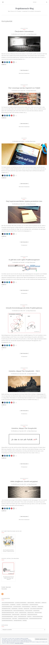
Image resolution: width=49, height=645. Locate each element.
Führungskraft (25, 604)
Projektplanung (15, 614)
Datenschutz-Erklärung (19, 643)
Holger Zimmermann (32, 34)
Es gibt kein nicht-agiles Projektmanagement (24, 260)
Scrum (15, 616)
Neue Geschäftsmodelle (19, 610)
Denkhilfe (44, 602)
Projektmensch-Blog (24, 8)
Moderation (26, 608)
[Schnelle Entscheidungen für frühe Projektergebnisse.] (24, 323)
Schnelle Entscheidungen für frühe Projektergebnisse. (24, 308)
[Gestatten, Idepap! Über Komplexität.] (24, 439)
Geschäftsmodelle (26, 606)
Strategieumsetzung (6, 618)
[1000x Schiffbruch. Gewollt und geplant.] (24, 492)
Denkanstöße (24, 28)
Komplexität (40, 606)
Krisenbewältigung (6, 608)
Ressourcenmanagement (7, 616)
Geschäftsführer (17, 606)
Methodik (21, 608)
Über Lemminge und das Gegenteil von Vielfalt (24, 88)
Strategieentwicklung (37, 616)
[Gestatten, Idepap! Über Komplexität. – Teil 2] (24, 384)
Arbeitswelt (37, 602)
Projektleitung (38, 612)
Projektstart (23, 614)
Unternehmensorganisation (35, 618)
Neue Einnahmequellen (7, 610)
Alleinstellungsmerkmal (20, 602)
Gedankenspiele (24, 478)
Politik (16, 612)
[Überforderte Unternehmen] (24, 44)
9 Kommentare (24, 293)
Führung (18, 604)
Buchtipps (24, 138)
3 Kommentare (24, 413)
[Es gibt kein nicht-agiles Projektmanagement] (24, 268)
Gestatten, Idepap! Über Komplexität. (24, 428)
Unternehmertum (17, 620)
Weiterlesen (24, 70)
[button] (2, 62)
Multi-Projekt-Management (36, 608)
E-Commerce (12, 604)
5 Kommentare (24, 356)
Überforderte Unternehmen (24, 31)
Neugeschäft (36, 610)
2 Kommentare (24, 245)
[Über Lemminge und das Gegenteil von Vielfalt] (24, 99)
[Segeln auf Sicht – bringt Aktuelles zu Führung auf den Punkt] (24, 154)
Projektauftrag (22, 612)
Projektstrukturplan (32, 614)
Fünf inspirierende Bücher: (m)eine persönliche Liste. (24, 201)
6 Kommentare (24, 466)
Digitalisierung (5, 604)
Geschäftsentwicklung (7, 606)
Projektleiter (31, 612)
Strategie (29, 616)
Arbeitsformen (31, 602)
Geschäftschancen (34, 604)
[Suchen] (46, 2)
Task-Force (14, 618)
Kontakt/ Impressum (6, 587)
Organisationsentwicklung (8, 612)
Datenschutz (4, 588)
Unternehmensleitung (23, 618)
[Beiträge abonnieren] (2, 593)
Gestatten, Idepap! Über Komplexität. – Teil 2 (24, 371)
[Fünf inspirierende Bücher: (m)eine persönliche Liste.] (24, 214)
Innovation (34, 606)
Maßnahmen (14, 608)
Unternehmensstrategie (7, 620)
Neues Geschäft (28, 610)
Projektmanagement (6, 614)
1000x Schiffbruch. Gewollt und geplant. (24, 481)
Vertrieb (24, 620)
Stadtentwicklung (22, 616)
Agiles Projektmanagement (8, 602)
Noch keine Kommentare (24, 73)
